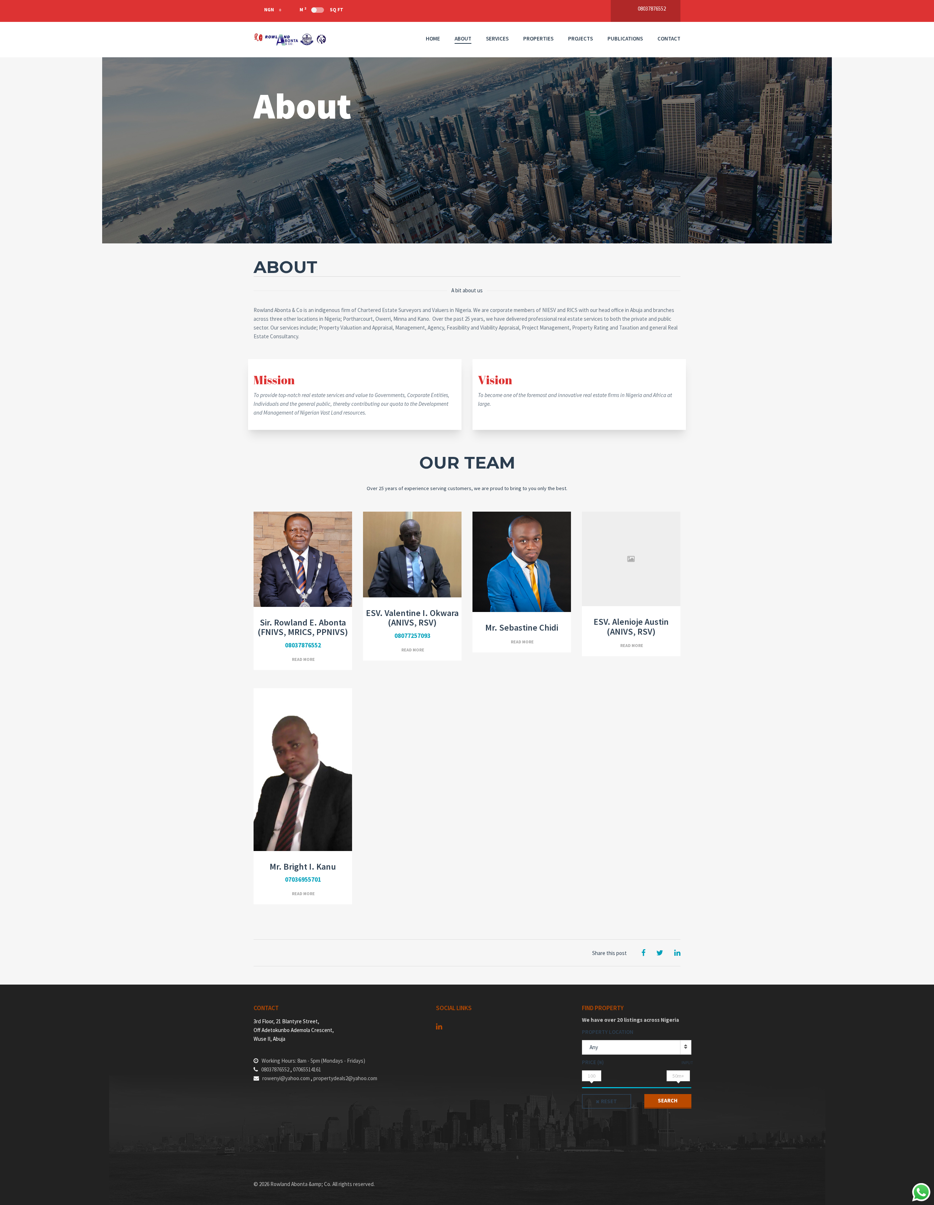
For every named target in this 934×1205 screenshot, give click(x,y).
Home (433, 38)
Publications (625, 38)
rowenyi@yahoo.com (286, 1078)
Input (687, 1062)
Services (497, 38)
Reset (609, 1101)
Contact (668, 38)
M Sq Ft (321, 9)
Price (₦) (593, 1062)
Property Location (607, 1031)
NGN (269, 10)
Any (594, 1047)
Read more (303, 659)
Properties (538, 38)
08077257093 (412, 636)
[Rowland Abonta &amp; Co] (290, 39)
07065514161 (307, 1069)
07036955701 (303, 879)
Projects (580, 38)
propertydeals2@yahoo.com (345, 1078)
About (463, 38)
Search (668, 1100)
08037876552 (303, 645)
